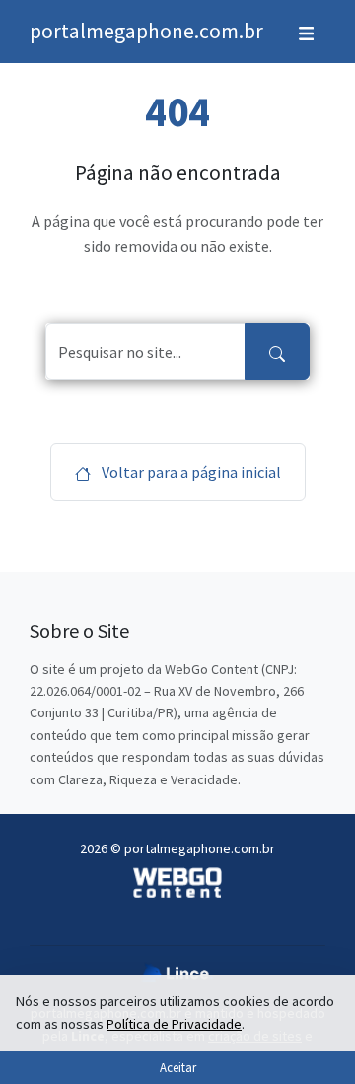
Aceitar (178, 1067)
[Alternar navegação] (306, 31)
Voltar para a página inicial (190, 472)
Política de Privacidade (174, 1024)
